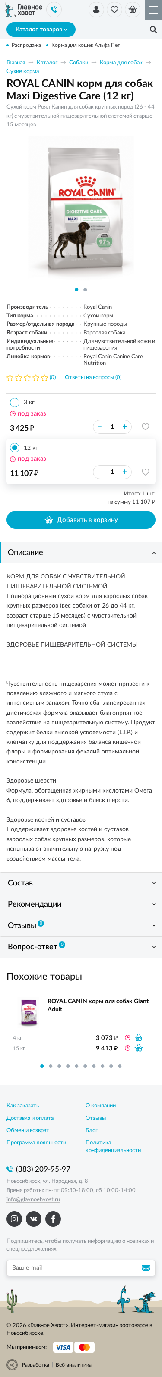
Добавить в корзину (87, 520)
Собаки (78, 63)
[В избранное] (145, 427)
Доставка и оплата (30, 1118)
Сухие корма (22, 71)
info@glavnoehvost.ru (33, 1199)
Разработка (35, 1364)
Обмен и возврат (27, 1130)
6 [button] (85, 1066)
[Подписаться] (147, 1268)
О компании (101, 1106)
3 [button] (59, 1066)
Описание (25, 553)
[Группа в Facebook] (53, 1219)
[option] (81, 211)
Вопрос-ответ (36, 946)
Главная (15, 63)
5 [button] (76, 1066)
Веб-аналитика (74, 1364)
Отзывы (25, 925)
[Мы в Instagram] (14, 1219)
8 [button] (102, 1066)
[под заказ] (138, 1037)
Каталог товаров (39, 29)
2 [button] (85, 289)
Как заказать (22, 1106)
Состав (20, 883)
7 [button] (94, 1066)
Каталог (47, 63)
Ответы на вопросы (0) (93, 377)
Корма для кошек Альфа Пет (85, 45)
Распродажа (26, 45)
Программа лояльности (36, 1143)
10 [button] (120, 1066)
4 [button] (68, 1066)
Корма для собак (121, 63)
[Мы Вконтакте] (33, 1219)
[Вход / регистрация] (96, 9)
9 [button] (111, 1066)
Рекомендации (34, 904)
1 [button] (76, 289)
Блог (92, 1130)
